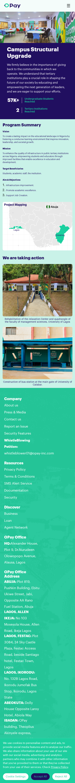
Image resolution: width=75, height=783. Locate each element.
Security (10, 497)
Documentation (16, 490)
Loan (8, 520)
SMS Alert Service (18, 483)
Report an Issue (16, 426)
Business (11, 513)
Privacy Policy (15, 469)
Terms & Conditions (19, 476)
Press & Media (15, 412)
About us (11, 405)
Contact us (12, 419)
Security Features (17, 433)
